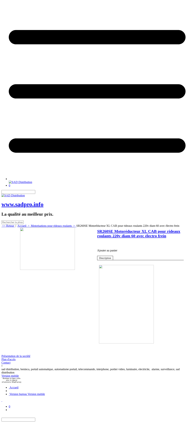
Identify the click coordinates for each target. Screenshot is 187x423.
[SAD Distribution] (20, 182)
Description (105, 258)
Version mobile (10, 375)
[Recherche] (37, 192)
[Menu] (97, 178)
